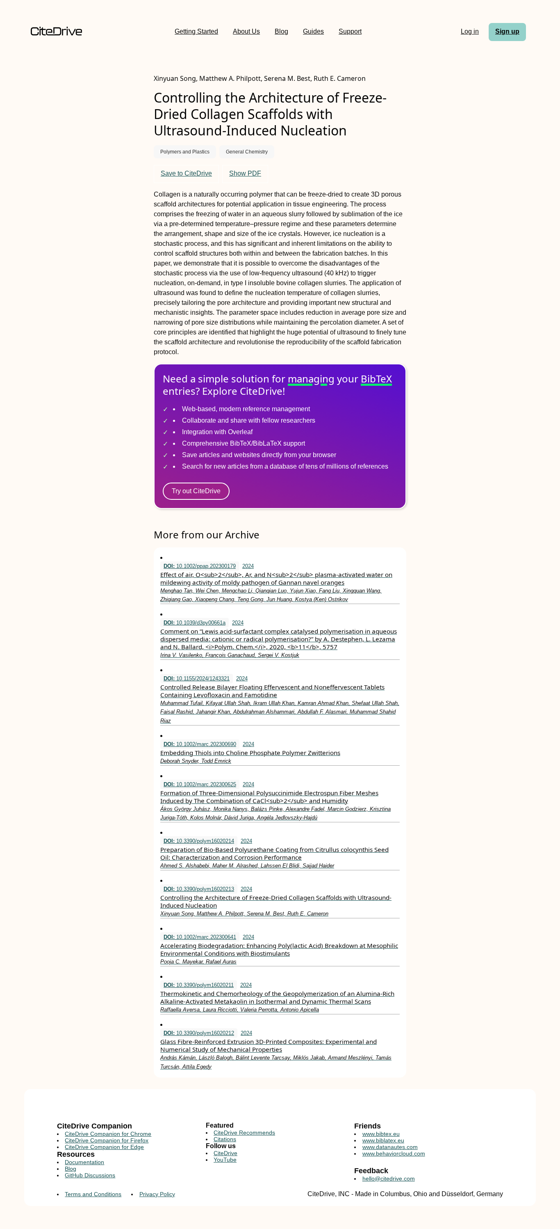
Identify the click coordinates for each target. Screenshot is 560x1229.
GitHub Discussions (90, 1175)
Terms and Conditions (93, 1194)
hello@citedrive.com (388, 1178)
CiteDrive (225, 1153)
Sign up (507, 31)
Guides (313, 31)
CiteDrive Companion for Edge (104, 1147)
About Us (246, 31)
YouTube (225, 1159)
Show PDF (245, 173)
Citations (225, 1139)
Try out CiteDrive (196, 490)
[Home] (56, 32)
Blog (281, 31)
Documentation (84, 1162)
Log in (470, 31)
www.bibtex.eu (381, 1134)
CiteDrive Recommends (244, 1132)
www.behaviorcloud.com (393, 1153)
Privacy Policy (157, 1194)
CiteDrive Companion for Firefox (106, 1140)
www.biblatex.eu (383, 1140)
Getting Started (196, 31)
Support (350, 31)
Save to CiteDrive (186, 173)
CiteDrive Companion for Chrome (108, 1134)
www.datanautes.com (390, 1147)
